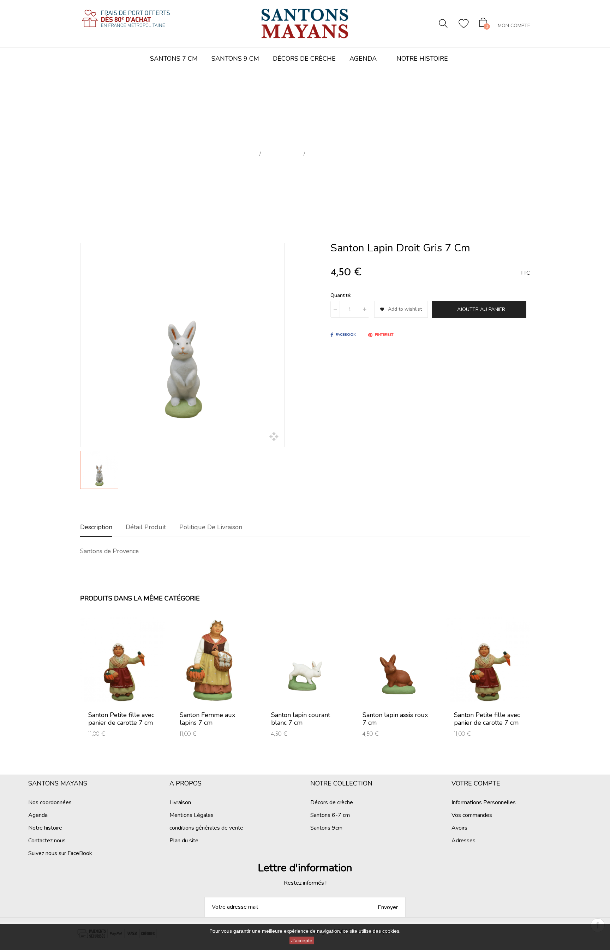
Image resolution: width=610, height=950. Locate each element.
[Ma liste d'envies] (464, 23)
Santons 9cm (326, 828)
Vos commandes (471, 815)
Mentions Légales (191, 815)
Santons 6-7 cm (330, 815)
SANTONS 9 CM (235, 58)
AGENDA (363, 58)
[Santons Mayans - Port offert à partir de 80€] (126, 25)
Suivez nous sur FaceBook (60, 853)
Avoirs (459, 828)
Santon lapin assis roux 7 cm (395, 719)
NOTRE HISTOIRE (422, 58)
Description (96, 527)
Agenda (38, 815)
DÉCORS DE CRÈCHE (304, 58)
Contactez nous (47, 840)
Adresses (463, 840)
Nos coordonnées (50, 802)
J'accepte (301, 940)
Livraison (180, 802)
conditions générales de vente (206, 828)
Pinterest (384, 334)
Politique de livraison (210, 527)
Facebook (345, 334)
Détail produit (146, 527)
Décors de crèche (331, 802)
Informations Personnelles (483, 802)
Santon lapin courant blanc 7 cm (300, 719)
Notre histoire (45, 828)
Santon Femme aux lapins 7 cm (207, 719)
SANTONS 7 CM (174, 58)
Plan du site (183, 840)
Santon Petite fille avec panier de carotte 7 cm (121, 719)
